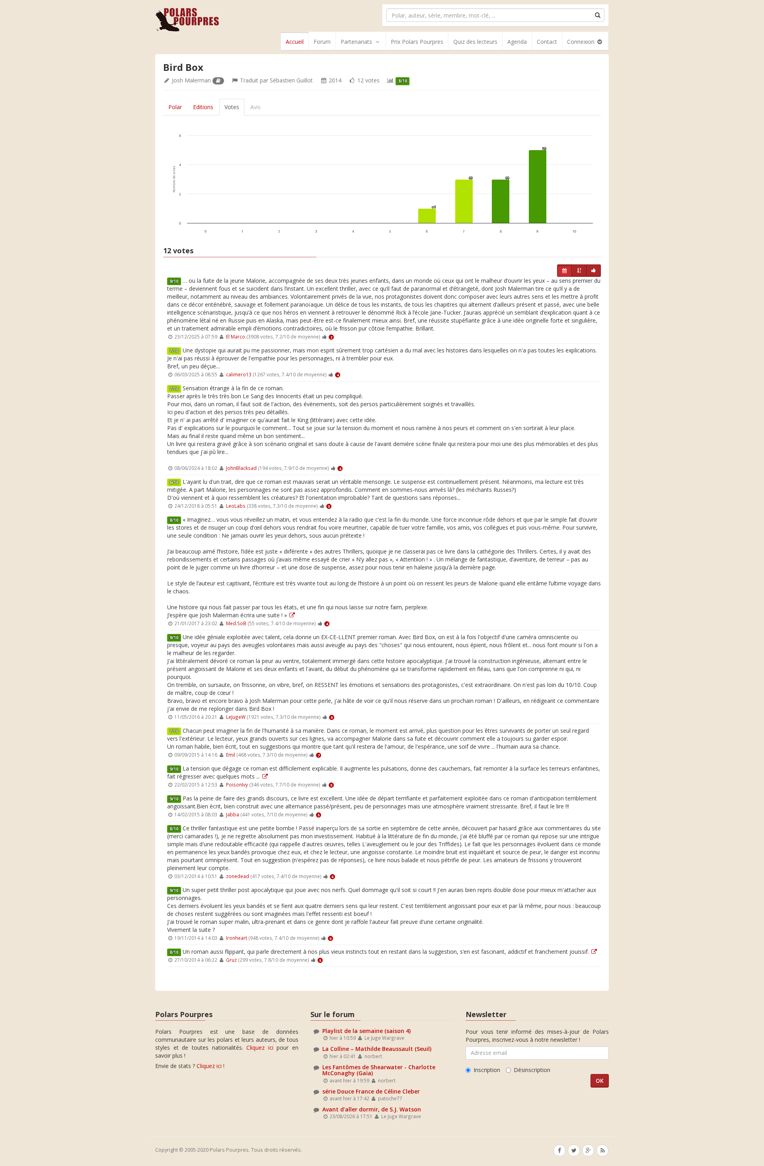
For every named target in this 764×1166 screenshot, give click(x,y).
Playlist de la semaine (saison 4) (366, 1031)
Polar (175, 107)
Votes (231, 107)
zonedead (237, 876)
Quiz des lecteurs (475, 41)
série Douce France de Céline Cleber (371, 1091)
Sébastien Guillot (291, 80)
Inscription (487, 1070)
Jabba (232, 814)
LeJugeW (236, 717)
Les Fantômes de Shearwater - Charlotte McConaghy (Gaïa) (378, 1070)
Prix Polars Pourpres (417, 41)
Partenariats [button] (356, 41)
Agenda (517, 41)
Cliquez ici (259, 1047)
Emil (230, 754)
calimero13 (238, 374)
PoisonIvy (237, 784)
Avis (255, 107)
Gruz (231, 960)
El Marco (235, 336)
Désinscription (532, 1070)
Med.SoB (236, 623)
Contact (547, 41)
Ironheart (236, 938)
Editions (203, 107)
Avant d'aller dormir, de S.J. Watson (371, 1109)
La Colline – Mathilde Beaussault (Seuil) (376, 1049)
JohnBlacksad (241, 468)
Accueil (295, 41)
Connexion (581, 41)
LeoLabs (236, 506)
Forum (322, 41)
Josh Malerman (191, 80)
